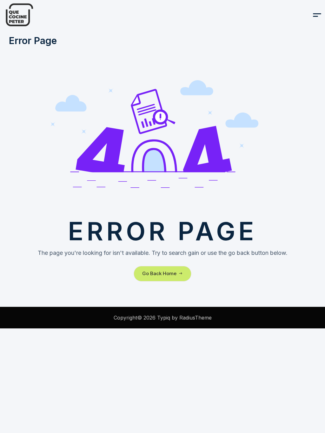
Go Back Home (159, 273)
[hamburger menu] (317, 15)
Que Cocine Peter (35, 14)
